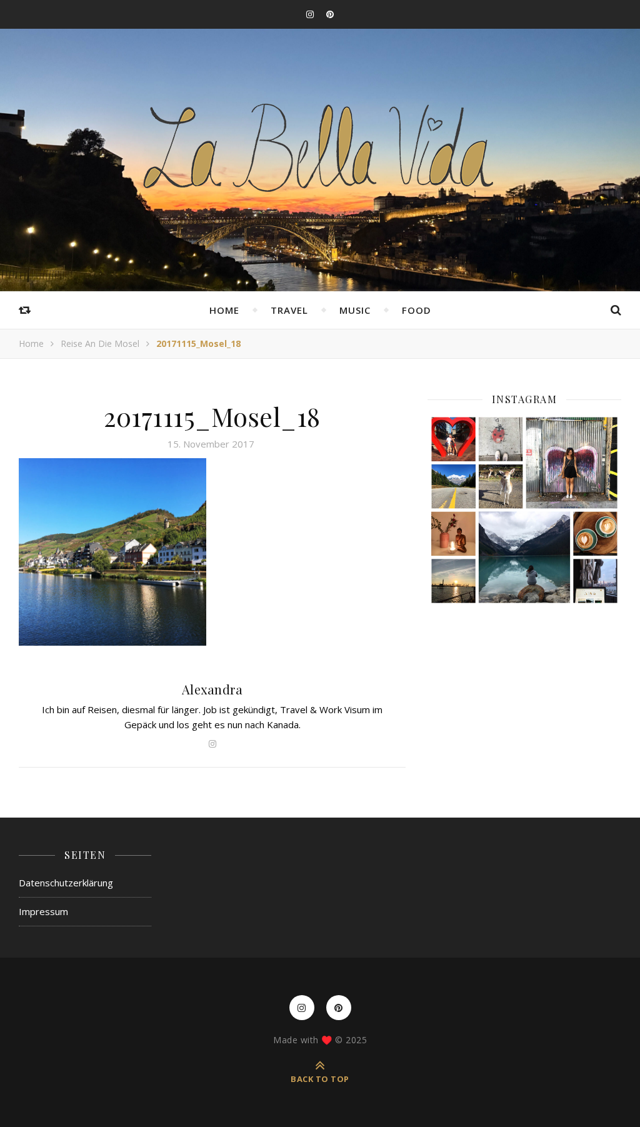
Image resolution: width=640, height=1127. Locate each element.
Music (355, 310)
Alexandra (212, 689)
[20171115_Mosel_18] (212, 552)
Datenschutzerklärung (66, 882)
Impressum (43, 911)
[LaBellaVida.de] (320, 146)
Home (224, 310)
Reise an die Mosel (100, 343)
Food (416, 310)
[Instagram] (524, 510)
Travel (289, 310)
